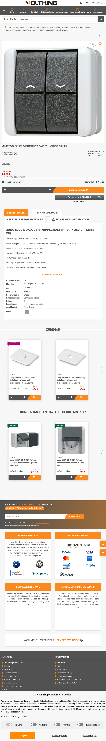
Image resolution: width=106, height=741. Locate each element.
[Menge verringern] (5, 189)
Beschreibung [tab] (16, 212)
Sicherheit (7, 666)
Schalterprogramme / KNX (13, 663)
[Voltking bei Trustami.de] (39, 573)
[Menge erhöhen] (50, 189)
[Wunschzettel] (87, 2)
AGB (58, 666)
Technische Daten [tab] (47, 212)
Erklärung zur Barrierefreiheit (67, 683)
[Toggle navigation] (3, 3)
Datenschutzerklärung (42, 522)
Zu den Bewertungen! (66, 640)
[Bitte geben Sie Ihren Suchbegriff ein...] (101, 19)
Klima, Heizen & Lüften (12, 679)
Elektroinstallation (10, 673)
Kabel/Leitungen (10, 676)
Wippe (26, 295)
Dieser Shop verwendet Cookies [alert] (53, 694)
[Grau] (26, 311)
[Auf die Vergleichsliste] (93, 44)
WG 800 (27, 288)
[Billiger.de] (16, 573)
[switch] (9, 724)
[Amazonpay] (78, 545)
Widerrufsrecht (62, 669)
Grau (26, 281)
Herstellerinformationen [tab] (25, 219)
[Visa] (90, 552)
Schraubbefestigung (32, 298)
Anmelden (74, 516)
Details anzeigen (89, 736)
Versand (21, 177)
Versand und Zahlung (64, 673)
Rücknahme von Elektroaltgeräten (69, 679)
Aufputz (27, 292)
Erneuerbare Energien (11, 683)
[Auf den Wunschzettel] (100, 44)
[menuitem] (11, 10)
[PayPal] (66, 552)
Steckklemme (29, 307)
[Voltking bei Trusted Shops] (39, 564)
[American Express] (90, 558)
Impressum (61, 663)
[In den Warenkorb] (4, 39)
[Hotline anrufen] (103, 544)
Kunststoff (39, 284)
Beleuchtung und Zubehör (13, 686)
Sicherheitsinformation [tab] (72, 219)
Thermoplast (29, 284)
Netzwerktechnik (10, 669)
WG (32, 288)
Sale (5, 690)
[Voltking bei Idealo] (16, 564)
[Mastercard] (66, 558)
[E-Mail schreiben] (103, 552)
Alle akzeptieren (22, 736)
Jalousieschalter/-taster (33, 304)
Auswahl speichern (59, 736)
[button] (81, 2)
